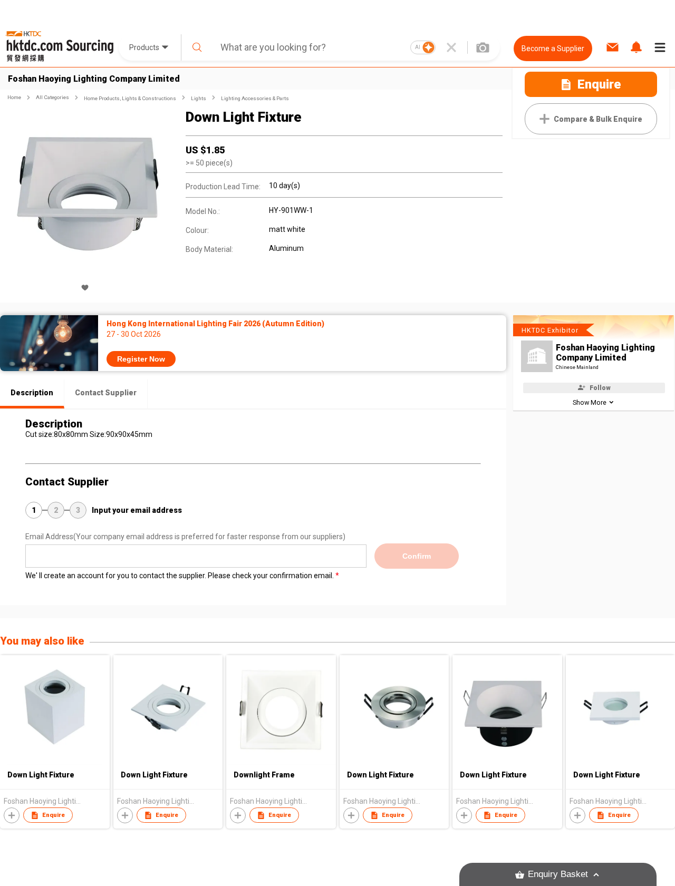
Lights (198, 98)
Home (14, 97)
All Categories (52, 97)
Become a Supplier (553, 48)
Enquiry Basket (558, 874)
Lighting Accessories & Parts (255, 98)
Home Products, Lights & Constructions (130, 98)
